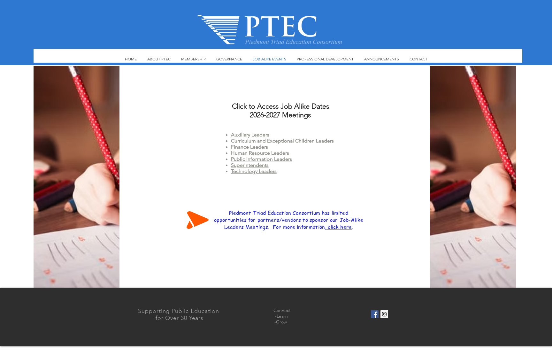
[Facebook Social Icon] (375, 314)
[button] (76, 177)
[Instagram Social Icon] (384, 314)
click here (339, 226)
